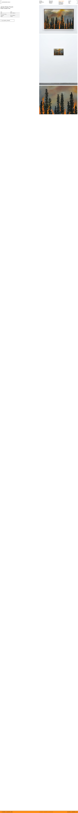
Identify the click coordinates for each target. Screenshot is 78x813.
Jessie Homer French (7, 7)
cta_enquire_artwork (5, 20)
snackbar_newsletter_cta (72, 811)
